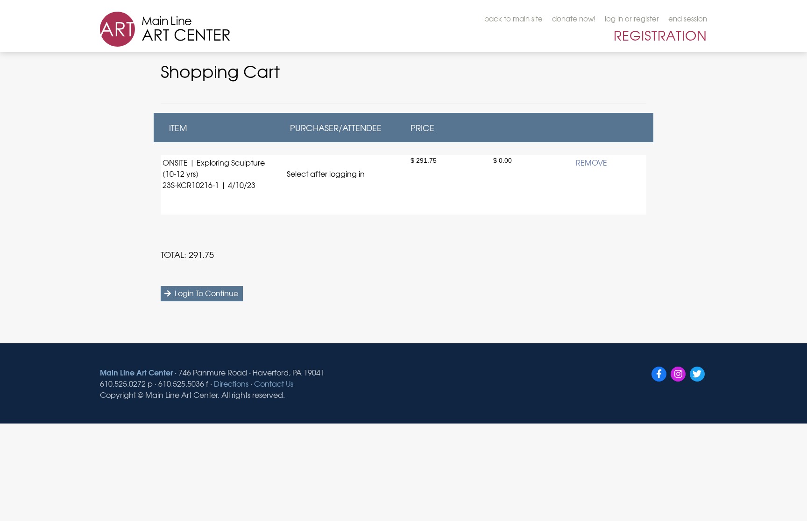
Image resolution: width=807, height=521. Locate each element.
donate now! (573, 19)
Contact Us (273, 383)
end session (687, 19)
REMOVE (591, 162)
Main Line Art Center (136, 372)
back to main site (513, 19)
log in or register (632, 19)
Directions (231, 383)
